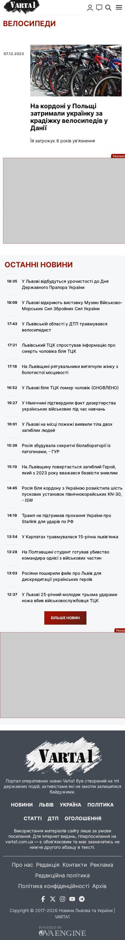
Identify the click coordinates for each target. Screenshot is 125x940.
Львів (46, 805)
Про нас (22, 865)
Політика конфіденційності (53, 886)
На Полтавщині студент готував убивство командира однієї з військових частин (65, 554)
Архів (99, 886)
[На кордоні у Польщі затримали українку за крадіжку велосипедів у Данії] (76, 70)
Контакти (74, 865)
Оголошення (83, 818)
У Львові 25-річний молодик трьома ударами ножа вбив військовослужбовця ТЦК (69, 597)
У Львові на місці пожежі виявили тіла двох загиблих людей (67, 427)
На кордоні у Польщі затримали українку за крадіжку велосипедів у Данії (69, 117)
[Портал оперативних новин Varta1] (21, 7)
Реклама (101, 865)
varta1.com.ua (19, 841)
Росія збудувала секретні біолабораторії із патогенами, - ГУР (66, 448)
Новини (22, 805)
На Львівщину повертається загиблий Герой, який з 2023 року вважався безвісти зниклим (70, 469)
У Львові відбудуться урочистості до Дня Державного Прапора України (65, 284)
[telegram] (82, 900)
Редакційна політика (62, 875)
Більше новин (65, 618)
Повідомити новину (99, 8)
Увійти (90, 8)
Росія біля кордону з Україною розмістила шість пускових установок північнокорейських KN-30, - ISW (72, 494)
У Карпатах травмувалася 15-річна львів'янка (70, 536)
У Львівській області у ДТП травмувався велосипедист (64, 326)
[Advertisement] (62, 200)
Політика (100, 805)
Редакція (47, 865)
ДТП (53, 818)
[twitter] (53, 900)
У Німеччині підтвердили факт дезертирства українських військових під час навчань (69, 405)
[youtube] (72, 900)
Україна (70, 805)
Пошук (108, 8)
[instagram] (62, 900)
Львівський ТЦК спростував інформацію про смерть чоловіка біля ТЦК (68, 348)
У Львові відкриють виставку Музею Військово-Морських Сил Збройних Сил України (72, 305)
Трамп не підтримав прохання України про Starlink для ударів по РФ (66, 518)
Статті (33, 818)
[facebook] (43, 900)
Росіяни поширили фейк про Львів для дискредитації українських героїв (61, 576)
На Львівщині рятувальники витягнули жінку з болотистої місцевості (70, 369)
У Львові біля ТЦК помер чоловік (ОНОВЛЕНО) (70, 387)
